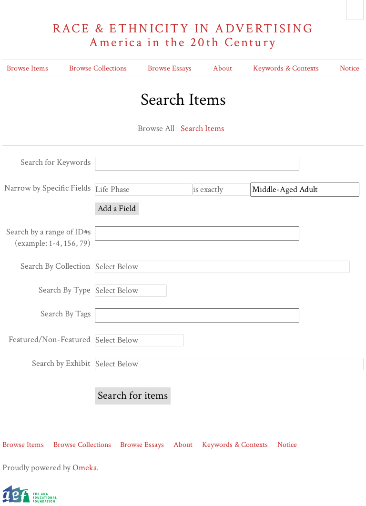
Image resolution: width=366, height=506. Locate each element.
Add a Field (117, 208)
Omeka (84, 467)
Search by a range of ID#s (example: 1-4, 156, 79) (48, 237)
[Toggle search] (355, 10)
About (222, 68)
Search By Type (65, 289)
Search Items (202, 128)
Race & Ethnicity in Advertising (183, 35)
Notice (349, 68)
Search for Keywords (55, 162)
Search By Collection (55, 266)
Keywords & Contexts (286, 68)
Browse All (156, 128)
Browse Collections (98, 68)
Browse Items (27, 68)
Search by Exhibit (61, 363)
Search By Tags (66, 313)
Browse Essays (170, 68)
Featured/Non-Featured (50, 339)
